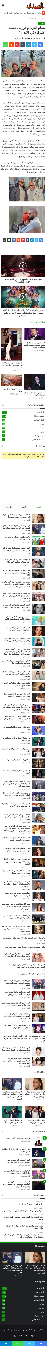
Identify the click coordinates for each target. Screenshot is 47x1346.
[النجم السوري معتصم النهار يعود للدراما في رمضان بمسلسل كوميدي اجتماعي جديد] (38, 551)
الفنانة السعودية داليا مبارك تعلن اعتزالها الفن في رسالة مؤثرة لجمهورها (16, 516)
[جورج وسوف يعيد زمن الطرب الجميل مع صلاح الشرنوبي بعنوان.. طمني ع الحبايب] (38, 862)
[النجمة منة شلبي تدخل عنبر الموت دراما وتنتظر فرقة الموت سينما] (38, 874)
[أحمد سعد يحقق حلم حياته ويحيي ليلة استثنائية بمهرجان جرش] (38, 1028)
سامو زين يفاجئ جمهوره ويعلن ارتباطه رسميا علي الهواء (25, 947)
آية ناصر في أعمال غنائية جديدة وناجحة (31, 974)
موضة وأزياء (39, 436)
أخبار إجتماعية (39, 420)
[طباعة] (4, 240)
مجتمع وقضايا (39, 416)
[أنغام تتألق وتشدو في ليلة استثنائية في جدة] (38, 730)
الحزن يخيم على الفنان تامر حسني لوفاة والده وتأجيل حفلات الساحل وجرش (16, 1004)
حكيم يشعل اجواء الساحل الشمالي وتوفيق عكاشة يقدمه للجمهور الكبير (17, 618)
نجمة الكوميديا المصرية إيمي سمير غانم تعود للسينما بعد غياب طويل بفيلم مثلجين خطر (16, 906)
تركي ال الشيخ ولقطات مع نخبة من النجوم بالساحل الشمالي (17, 538)
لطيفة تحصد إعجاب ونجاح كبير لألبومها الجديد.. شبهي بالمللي (16, 684)
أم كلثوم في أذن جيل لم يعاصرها (18, 760)
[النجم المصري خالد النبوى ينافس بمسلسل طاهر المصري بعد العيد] (38, 1163)
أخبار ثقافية (40, 1292)
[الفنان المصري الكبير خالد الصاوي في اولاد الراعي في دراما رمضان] (38, 1174)
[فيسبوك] (41, 240)
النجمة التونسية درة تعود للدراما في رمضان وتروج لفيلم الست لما (17, 628)
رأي (42, 432)
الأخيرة (38, 507)
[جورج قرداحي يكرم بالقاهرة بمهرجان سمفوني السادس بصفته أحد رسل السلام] (38, 984)
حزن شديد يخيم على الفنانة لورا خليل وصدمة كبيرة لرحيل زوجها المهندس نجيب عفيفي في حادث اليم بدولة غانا (17, 828)
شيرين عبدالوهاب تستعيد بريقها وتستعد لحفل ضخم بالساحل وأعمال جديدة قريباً (16, 1048)
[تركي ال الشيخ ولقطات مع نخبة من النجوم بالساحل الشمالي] (38, 540)
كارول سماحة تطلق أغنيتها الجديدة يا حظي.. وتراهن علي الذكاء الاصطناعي (17, 955)
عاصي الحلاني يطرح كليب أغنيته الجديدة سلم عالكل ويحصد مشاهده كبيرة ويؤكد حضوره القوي (16, 928)
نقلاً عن (41, 424)
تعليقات (9, 507)
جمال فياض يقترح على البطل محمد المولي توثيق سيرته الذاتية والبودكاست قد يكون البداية (16, 1016)
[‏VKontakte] (14, 240)
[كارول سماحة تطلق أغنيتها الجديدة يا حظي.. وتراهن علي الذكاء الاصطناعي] (38, 957)
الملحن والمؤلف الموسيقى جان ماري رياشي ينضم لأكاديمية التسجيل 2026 (17, 639)
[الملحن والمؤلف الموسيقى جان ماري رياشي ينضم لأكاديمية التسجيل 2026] (38, 641)
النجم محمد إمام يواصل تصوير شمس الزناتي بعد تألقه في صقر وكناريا (17, 993)
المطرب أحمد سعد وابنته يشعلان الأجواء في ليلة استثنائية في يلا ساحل (16, 805)
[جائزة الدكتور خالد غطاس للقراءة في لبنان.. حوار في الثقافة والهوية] (38, 919)
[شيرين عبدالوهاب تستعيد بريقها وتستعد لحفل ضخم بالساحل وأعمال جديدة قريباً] (38, 1051)
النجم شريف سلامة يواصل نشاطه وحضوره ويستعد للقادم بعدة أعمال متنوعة (34, 345)
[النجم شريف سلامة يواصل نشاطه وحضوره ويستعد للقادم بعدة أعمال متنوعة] (34, 334)
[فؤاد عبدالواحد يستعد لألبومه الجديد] (38, 1141)
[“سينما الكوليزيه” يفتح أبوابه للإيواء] (11, 380)
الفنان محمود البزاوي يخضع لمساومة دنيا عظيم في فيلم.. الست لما (16, 662)
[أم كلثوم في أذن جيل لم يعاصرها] (38, 763)
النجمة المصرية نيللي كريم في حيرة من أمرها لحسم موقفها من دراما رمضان (16, 606)
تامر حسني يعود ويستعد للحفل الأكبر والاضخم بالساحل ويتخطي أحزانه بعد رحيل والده (17, 883)
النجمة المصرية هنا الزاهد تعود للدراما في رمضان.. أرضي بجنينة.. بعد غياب (17, 849)
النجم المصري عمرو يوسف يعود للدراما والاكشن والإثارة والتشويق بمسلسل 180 (16, 572)
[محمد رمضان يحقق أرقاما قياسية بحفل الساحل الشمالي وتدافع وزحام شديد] (38, 796)
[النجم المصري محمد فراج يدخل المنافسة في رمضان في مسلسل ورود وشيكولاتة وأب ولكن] (38, 1185)
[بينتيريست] (23, 240)
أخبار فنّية (33, 18)
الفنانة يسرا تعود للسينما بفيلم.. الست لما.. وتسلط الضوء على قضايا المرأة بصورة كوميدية (17, 816)
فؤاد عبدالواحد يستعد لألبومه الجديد (18, 1138)
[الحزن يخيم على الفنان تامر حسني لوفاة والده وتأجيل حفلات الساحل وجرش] (38, 1006)
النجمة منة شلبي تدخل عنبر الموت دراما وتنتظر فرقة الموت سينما (16, 872)
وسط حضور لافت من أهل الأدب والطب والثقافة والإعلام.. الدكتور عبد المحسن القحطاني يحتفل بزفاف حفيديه (16, 584)
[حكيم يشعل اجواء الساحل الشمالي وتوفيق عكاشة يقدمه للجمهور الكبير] (38, 620)
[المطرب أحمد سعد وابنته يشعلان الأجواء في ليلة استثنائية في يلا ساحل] (38, 807)
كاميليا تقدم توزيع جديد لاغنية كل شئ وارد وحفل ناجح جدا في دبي (12, 365)
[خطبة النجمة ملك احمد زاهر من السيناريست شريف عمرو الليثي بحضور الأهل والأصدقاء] (38, 1061)
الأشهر (23, 507)
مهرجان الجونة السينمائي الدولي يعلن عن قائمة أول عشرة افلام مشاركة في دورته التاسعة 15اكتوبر (16, 707)
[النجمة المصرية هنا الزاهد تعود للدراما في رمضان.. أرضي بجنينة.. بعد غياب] (38, 851)
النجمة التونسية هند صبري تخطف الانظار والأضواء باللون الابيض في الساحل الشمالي (16, 674)
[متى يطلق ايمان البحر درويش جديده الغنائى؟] (34, 382)
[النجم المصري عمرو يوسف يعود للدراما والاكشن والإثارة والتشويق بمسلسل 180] (38, 573)
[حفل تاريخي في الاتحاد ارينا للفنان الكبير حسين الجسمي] (38, 1152)
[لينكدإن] (32, 240)
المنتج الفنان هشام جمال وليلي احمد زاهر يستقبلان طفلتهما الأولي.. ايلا (17, 560)
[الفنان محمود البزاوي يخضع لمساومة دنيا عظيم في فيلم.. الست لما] (38, 664)
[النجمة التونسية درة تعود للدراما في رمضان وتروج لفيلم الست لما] (38, 631)
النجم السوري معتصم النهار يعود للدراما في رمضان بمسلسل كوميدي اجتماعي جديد (16, 550)
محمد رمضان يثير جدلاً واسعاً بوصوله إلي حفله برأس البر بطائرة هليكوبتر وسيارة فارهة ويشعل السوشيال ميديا (17, 651)
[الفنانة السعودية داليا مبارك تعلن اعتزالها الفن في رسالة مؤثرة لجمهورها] (38, 518)
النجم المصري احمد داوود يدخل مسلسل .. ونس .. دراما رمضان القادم (16, 838)
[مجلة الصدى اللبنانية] (36, 5)
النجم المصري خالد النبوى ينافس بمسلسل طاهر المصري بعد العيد (18, 1161)
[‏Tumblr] (27, 240)
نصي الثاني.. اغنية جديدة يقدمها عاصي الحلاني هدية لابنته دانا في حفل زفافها (17, 717)
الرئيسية (41, 18)
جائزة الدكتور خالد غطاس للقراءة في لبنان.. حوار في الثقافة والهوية (17, 916)
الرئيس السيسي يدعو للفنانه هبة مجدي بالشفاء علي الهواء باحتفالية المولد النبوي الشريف (16, 527)
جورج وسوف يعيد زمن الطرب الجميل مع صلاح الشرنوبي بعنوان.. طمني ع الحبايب (16, 861)
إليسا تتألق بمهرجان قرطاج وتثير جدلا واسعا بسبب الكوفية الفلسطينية (17, 695)
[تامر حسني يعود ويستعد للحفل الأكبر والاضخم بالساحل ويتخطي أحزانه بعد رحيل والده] (38, 885)
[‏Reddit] (18, 240)
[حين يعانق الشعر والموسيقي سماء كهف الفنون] (38, 773)
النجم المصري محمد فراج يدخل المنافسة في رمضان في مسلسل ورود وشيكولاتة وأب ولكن (16, 1184)
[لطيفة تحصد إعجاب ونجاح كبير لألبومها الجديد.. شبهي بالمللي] (38, 686)
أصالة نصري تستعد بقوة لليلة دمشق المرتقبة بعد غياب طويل (17, 894)
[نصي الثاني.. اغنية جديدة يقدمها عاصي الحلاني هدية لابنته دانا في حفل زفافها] (38, 719)
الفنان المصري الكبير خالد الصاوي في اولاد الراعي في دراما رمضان (17, 1172)
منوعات (41, 428)
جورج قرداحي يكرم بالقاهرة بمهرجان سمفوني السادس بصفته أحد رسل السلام (17, 982)
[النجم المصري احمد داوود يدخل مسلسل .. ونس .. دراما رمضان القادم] (38, 841)
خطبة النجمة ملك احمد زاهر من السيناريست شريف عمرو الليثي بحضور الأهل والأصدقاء (16, 1060)
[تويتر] (36, 240)
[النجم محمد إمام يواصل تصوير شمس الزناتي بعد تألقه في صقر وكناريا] (38, 995)
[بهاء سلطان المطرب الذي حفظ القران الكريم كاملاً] (38, 741)
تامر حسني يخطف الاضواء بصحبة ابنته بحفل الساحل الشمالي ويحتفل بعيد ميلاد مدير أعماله (16, 595)
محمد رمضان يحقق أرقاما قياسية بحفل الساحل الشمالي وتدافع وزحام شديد (16, 794)
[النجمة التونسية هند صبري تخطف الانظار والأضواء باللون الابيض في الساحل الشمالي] (38, 675)
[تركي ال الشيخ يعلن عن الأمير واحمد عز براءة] (38, 752)
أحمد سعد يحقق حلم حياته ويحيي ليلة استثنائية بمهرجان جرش (17, 1026)
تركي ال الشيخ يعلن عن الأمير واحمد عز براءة (36, 1121)
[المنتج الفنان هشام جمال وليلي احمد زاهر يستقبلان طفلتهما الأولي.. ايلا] (38, 563)
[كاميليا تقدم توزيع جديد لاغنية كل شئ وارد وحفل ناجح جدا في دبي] (11, 344)
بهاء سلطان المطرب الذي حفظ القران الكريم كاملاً (13, 1121)
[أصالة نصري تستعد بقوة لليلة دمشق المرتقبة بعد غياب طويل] (38, 896)
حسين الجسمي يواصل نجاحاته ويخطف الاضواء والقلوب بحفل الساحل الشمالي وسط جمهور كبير (16, 783)
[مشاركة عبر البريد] (9, 240)
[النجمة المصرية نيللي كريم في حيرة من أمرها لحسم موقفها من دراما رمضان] (38, 609)
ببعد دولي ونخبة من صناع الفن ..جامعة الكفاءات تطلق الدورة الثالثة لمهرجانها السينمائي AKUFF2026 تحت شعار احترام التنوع (24, 1038)
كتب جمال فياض (38, 439)
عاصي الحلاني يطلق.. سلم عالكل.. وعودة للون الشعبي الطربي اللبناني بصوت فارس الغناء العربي (26, 965)
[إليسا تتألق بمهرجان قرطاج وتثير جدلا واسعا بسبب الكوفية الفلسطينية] (38, 697)
